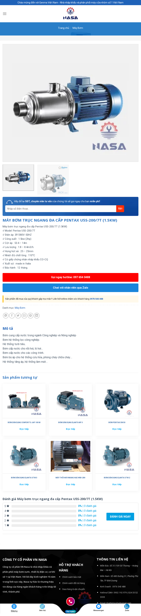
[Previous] (10, 103)
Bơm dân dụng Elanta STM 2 (117, 478)
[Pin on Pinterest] (30, 315)
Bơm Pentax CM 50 (117, 422)
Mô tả (8, 328)
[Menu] (5, 13)
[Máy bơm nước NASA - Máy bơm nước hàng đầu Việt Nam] (70, 13)
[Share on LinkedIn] (37, 315)
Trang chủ (63, 28)
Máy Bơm (78, 28)
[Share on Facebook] (12, 315)
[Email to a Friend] (24, 315)
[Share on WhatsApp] (6, 315)
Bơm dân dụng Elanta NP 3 (70, 422)
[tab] (8, 328)
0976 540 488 (96, 299)
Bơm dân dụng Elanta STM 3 (24, 478)
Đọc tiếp (24, 429)
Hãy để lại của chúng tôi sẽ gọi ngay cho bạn (57, 201)
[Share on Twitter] (18, 315)
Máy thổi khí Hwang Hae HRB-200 (70, 478)
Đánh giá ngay (120, 516)
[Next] (131, 103)
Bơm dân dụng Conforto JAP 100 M (24, 422)
